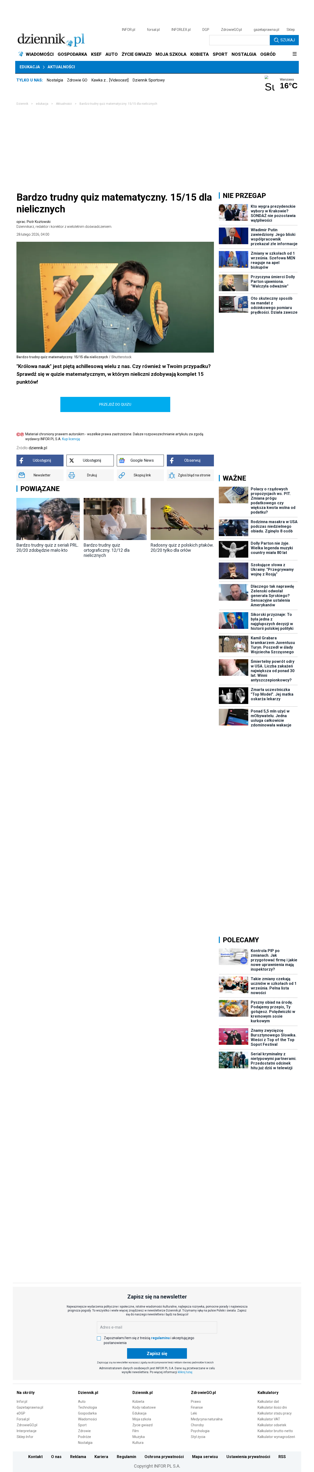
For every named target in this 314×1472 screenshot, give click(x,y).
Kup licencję (71, 439)
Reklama (78, 1456)
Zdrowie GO (77, 80)
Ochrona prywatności (164, 1456)
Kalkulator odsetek (272, 1425)
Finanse (197, 1407)
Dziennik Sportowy (148, 80)
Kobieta (138, 1401)
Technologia (87, 1407)
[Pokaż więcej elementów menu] (294, 54)
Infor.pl (22, 1401)
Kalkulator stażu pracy (275, 1413)
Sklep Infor (25, 1437)
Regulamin (126, 1456)
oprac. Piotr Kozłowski (64, 224)
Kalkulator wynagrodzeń (276, 1437)
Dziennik (22, 103)
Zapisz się (157, 1353)
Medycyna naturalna (206, 1419)
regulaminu (160, 1338)
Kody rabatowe (144, 1407)
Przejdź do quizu (115, 404)
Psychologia (200, 1431)
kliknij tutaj (185, 1372)
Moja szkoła (141, 1419)
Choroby (197, 1425)
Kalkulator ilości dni (272, 1407)
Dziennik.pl (88, 1392)
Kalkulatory (268, 1392)
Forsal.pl (23, 1419)
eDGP (21, 1413)
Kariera (101, 1456)
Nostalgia (55, 80)
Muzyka (138, 1437)
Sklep (291, 30)
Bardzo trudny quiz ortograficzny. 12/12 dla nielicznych (107, 550)
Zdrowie (84, 1431)
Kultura (138, 1443)
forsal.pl (153, 30)
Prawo (196, 1401)
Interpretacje (27, 1431)
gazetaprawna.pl (266, 30)
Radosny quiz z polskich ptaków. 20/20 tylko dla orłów (182, 547)
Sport (82, 1425)
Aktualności (61, 67)
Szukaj (287, 40)
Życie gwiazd (142, 1425)
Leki (194, 1413)
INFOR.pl (128, 30)
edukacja (42, 103)
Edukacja (30, 67)
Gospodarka (87, 1413)
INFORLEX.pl (181, 30)
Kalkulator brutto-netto (275, 1431)
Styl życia (198, 1437)
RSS (282, 1456)
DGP (205, 30)
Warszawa (287, 79)
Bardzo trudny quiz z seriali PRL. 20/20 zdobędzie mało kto (47, 547)
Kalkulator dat (268, 1401)
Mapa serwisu (205, 1456)
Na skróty (26, 1392)
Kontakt (35, 1456)
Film (135, 1431)
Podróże (84, 1437)
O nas (56, 1456)
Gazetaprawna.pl (30, 1407)
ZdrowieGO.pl (231, 30)
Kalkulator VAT (269, 1419)
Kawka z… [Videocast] (110, 80)
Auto (82, 1401)
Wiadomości (87, 1419)
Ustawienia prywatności (248, 1456)
